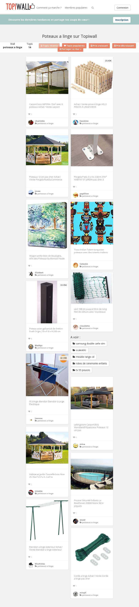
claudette (85, 326)
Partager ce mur (70, 49)
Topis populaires (75, 45)
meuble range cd (84, 356)
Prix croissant (100, 45)
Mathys (38, 345)
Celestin (84, 264)
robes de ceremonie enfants (91, 363)
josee (37, 191)
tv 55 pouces (82, 370)
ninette (38, 491)
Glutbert (39, 272)
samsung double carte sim (90, 343)
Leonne (38, 418)
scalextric (80, 350)
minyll (83, 592)
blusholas (40, 563)
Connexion (122, 7)
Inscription (121, 19)
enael (82, 520)
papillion (84, 193)
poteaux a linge (45, 123)
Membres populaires (76, 7)
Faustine (84, 121)
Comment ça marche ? (48, 7)
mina (82, 444)
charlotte (40, 121)
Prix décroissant (125, 45)
